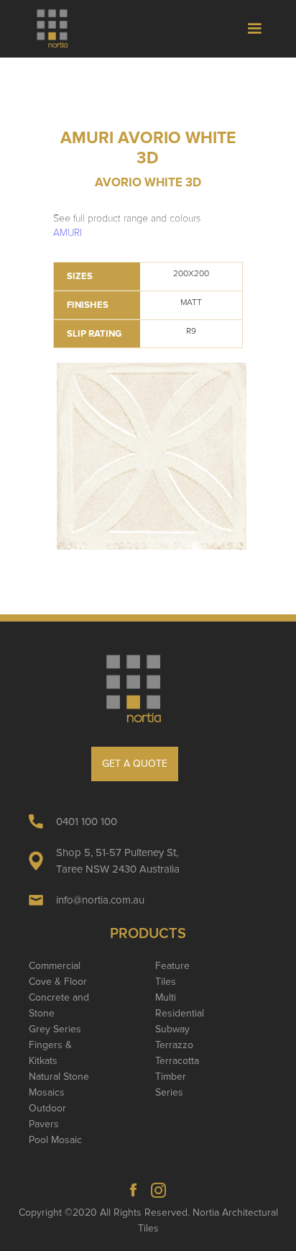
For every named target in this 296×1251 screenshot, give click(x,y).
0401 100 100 (86, 821)
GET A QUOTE (134, 764)
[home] (58, 28)
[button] (254, 29)
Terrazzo (174, 1045)
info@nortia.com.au (100, 899)
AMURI (67, 233)
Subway (172, 1029)
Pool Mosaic (55, 1140)
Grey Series (55, 1029)
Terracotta (177, 1061)
